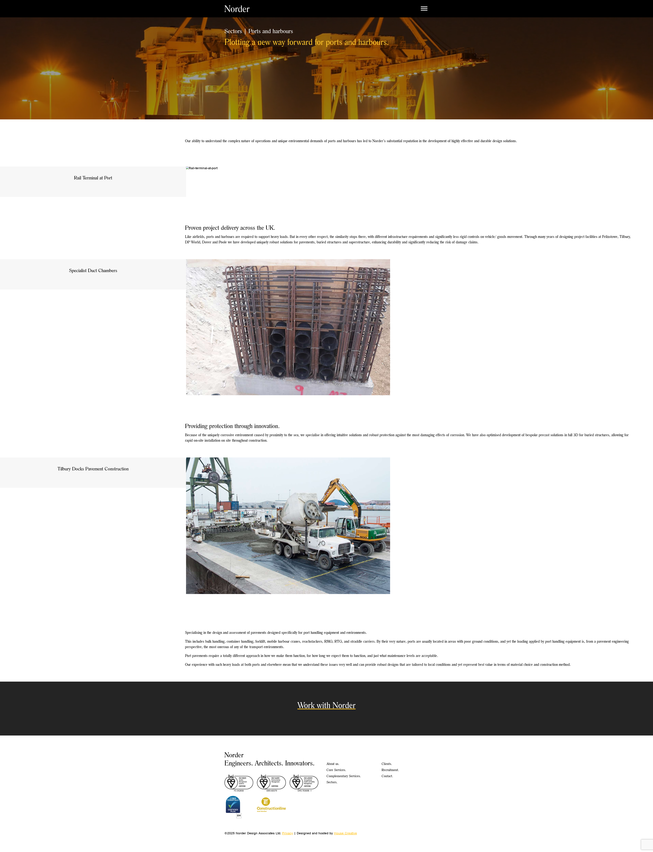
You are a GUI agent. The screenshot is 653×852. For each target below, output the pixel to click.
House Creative (345, 833)
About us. (332, 764)
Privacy (287, 833)
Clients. (387, 764)
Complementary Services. (343, 776)
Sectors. (332, 782)
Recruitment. (390, 770)
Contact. (387, 776)
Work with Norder (326, 705)
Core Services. (336, 770)
